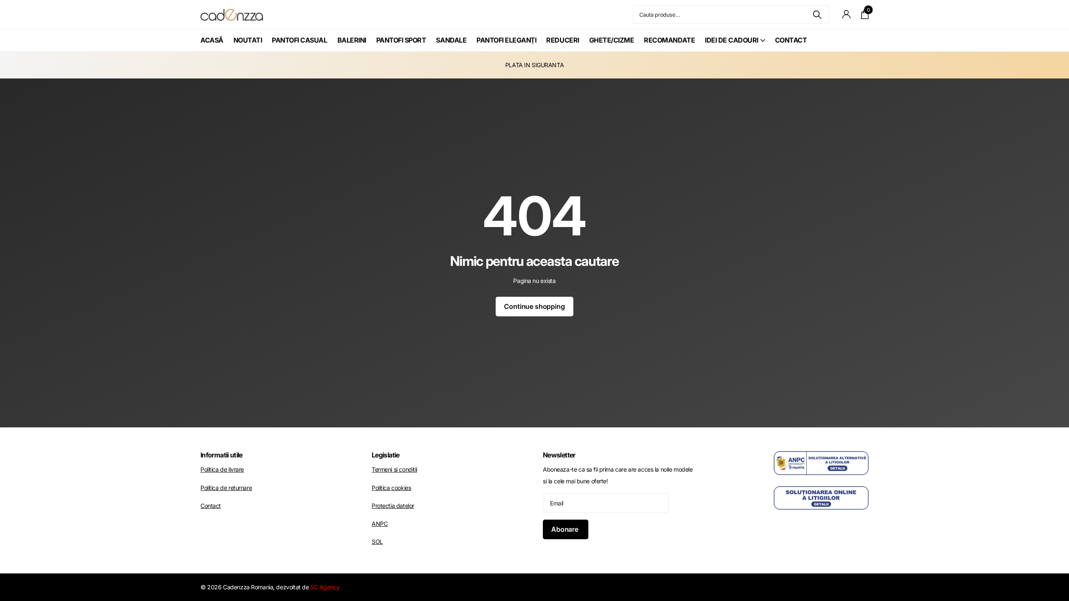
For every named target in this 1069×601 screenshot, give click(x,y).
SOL (377, 541)
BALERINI (351, 40)
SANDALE (451, 40)
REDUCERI (562, 40)
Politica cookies (391, 487)
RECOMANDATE (669, 40)
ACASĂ (211, 40)
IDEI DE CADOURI (731, 40)
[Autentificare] (846, 14)
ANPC (380, 523)
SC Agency (324, 587)
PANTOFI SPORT (401, 40)
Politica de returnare (226, 487)
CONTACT (791, 40)
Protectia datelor (393, 505)
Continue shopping (534, 306)
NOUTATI (247, 40)
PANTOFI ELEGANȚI (506, 40)
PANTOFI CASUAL (299, 40)
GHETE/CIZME (611, 40)
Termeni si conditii (394, 469)
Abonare (565, 529)
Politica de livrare (222, 469)
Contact (210, 505)
